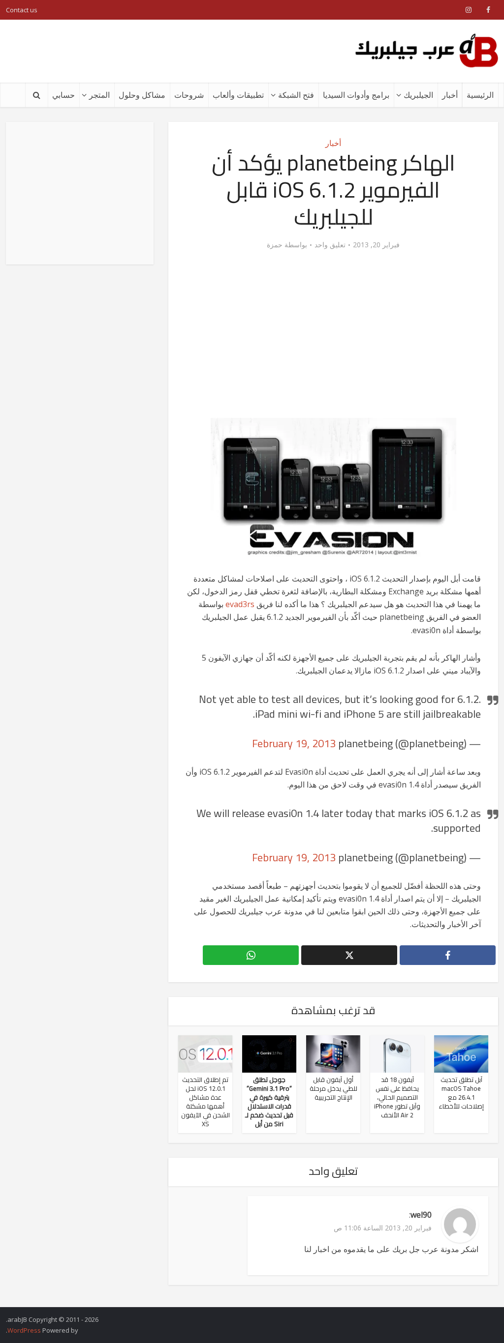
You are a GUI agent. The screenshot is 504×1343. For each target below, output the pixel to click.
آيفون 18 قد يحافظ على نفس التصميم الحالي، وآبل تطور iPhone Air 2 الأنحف (397, 1097)
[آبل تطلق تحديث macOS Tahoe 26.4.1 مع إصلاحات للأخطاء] (461, 1053)
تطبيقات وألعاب (238, 94)
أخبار (450, 94)
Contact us (21, 9)
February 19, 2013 (294, 743)
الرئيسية (480, 94)
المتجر (99, 94)
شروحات (189, 94)
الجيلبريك (418, 94)
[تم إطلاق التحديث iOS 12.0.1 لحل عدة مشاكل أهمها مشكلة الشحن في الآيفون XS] (205, 1053)
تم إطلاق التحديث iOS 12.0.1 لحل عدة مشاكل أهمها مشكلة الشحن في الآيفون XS (205, 1102)
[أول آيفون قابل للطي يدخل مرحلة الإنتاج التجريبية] (333, 1053)
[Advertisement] (185, 51)
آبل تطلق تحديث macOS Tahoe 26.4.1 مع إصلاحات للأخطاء (461, 1093)
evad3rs (239, 604)
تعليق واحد (330, 244)
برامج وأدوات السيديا (356, 94)
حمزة (275, 244)
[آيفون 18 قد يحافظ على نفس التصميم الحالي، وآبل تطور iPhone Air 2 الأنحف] (397, 1053)
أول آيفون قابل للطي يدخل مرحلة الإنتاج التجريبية (333, 1088)
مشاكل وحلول (142, 94)
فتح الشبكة (296, 94)
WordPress (24, 1330)
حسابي (63, 94)
